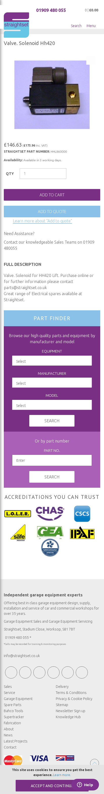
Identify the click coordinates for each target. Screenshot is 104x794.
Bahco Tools (13, 711)
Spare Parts (12, 705)
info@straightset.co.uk (22, 656)
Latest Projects (16, 741)
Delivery (62, 687)
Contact (10, 747)
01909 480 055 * (18, 638)
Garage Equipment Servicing (70, 621)
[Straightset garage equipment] (16, 25)
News (8, 735)
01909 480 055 (51, 10)
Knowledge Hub (68, 717)
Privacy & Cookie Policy (74, 699)
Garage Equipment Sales (22, 621)
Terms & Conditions (71, 693)
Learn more (61, 775)
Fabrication (12, 723)
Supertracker (14, 717)
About (9, 729)
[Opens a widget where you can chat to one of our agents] (85, 785)
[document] (52, 779)
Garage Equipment (18, 699)
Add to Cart (52, 195)
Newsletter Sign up (70, 711)
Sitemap (62, 705)
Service (9, 693)
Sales (8, 687)
